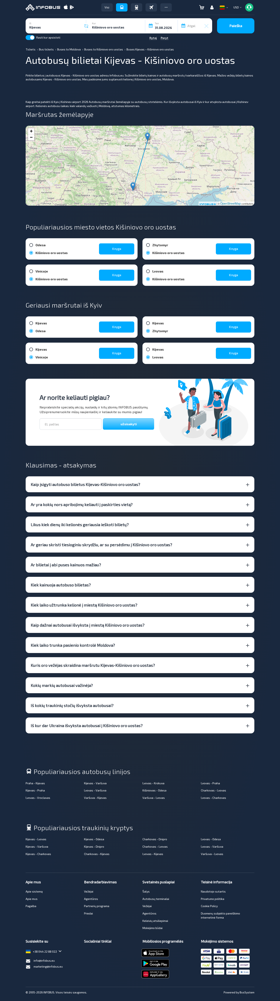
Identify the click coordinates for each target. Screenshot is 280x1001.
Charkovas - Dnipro (154, 839)
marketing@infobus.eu (48, 966)
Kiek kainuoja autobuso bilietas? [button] (61, 584)
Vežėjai (88, 891)
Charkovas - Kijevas (96, 854)
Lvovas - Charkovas (213, 797)
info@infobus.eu (44, 960)
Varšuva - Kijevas (95, 797)
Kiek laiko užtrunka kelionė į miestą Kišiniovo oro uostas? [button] (84, 604)
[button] (166, 7)
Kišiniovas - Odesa (154, 790)
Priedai (88, 913)
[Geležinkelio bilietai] (136, 7)
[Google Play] (71, 7)
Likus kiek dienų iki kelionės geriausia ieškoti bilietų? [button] (80, 524)
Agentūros (91, 899)
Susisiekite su (37, 941)
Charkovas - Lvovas (213, 790)
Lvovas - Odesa (211, 839)
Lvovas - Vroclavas (38, 797)
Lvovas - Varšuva (95, 790)
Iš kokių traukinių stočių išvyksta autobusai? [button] (72, 705)
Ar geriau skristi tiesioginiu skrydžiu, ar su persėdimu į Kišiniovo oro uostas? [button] (101, 544)
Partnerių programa (96, 906)
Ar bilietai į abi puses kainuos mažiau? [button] (66, 564)
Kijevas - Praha (35, 790)
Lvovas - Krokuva (153, 783)
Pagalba (31, 906)
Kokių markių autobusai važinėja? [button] (62, 685)
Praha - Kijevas (35, 783)
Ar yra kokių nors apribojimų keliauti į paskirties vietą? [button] (82, 504)
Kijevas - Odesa (94, 839)
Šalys (146, 891)
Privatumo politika (212, 899)
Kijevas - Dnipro (94, 846)
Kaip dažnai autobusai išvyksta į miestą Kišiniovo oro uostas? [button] (88, 624)
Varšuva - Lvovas (153, 797)
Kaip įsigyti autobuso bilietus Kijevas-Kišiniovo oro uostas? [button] (85, 484)
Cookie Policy (209, 906)
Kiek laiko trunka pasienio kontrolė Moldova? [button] (73, 645)
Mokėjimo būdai (152, 928)
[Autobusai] (121, 7)
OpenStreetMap (230, 203)
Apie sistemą (34, 891)
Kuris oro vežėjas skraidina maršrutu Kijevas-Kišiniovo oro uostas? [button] (93, 665)
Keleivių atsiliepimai (155, 920)
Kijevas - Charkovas (38, 854)
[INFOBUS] (43, 7)
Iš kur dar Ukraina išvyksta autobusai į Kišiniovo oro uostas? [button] (87, 725)
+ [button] (31, 131)
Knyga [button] (116, 249)
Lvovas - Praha (210, 783)
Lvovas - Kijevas (152, 854)
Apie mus (32, 899)
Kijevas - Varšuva (95, 783)
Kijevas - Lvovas (36, 839)
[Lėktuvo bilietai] (151, 7)
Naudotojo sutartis (213, 891)
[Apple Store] (65, 7)
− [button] (31, 137)
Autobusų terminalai (155, 899)
